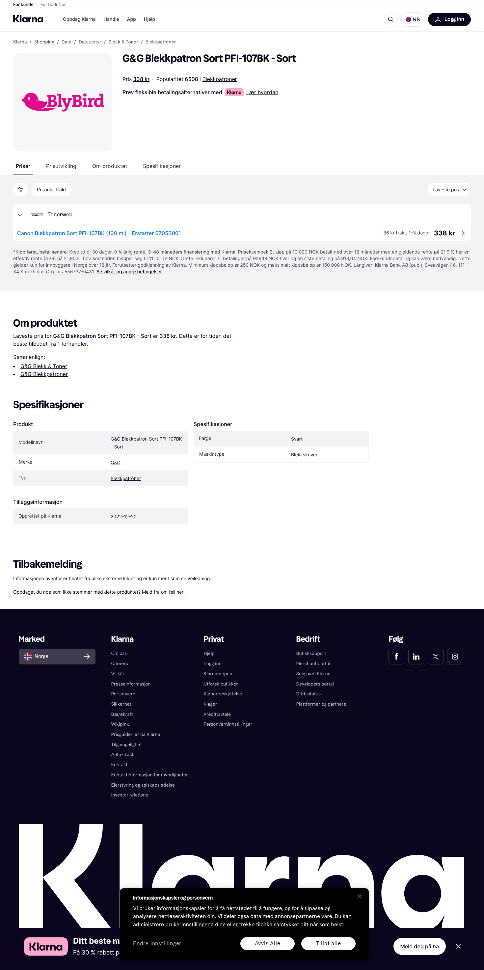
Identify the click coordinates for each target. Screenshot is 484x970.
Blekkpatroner (219, 79)
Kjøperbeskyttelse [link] (223, 694)
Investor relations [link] (129, 795)
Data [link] (66, 42)
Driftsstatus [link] (308, 694)
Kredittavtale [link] (217, 714)
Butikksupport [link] (311, 653)
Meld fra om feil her (162, 592)
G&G (116, 463)
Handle (111, 19)
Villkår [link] (117, 674)
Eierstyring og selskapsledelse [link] (143, 785)
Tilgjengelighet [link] (126, 744)
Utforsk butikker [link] (221, 684)
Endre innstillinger (157, 944)
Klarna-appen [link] (218, 674)
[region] (244, 924)
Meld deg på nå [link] (419, 946)
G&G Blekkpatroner (44, 374)
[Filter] (20, 189)
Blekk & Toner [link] (123, 42)
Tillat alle (328, 943)
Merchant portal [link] (313, 663)
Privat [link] (214, 639)
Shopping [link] (44, 42)
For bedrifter (53, 4)
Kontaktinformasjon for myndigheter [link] (149, 775)
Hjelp (149, 19)
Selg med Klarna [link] (313, 674)
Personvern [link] (123, 694)
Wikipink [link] (120, 724)
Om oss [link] (119, 653)
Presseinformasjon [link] (131, 684)
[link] (396, 656)
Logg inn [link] (213, 663)
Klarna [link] (20, 42)
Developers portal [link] (315, 684)
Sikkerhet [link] (121, 704)
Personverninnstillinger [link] (228, 724)
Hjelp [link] (209, 653)
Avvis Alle (268, 943)
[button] (412, 19)
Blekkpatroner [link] (161, 42)
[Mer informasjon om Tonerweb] (19, 214)
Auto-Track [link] (123, 754)
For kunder (24, 4)
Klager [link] (210, 704)
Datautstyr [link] (90, 42)
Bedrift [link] (308, 639)
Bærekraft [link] (122, 714)
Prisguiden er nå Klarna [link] (135, 734)
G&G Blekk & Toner (43, 366)
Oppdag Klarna (79, 19)
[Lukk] (359, 896)
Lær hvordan (262, 92)
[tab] (23, 166)
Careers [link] (119, 663)
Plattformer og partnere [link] (321, 704)
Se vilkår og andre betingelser (129, 272)
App (131, 19)
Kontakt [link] (119, 765)
